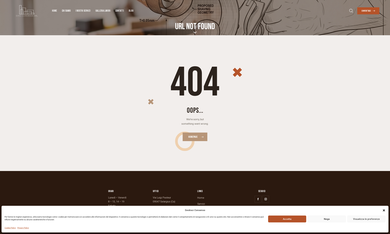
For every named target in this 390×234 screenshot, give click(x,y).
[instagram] (265, 199)
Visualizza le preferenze (366, 219)
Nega (327, 219)
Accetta (287, 219)
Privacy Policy (23, 228)
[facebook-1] (258, 199)
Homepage (193, 137)
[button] (383, 210)
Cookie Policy (10, 228)
